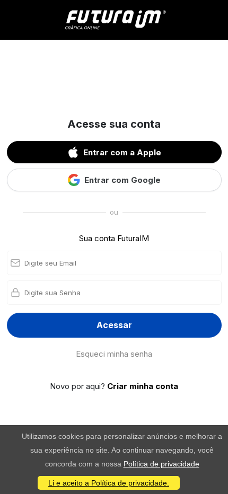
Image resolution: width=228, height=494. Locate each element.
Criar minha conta (142, 386)
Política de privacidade (161, 464)
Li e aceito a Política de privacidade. (108, 483)
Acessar (114, 325)
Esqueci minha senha (114, 354)
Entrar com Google (122, 180)
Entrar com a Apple (122, 152)
